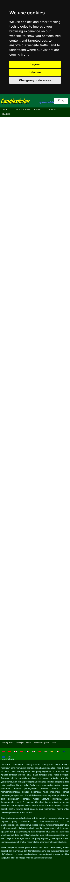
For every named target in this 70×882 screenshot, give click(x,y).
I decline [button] (35, 72)
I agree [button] (35, 64)
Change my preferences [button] (35, 80)
